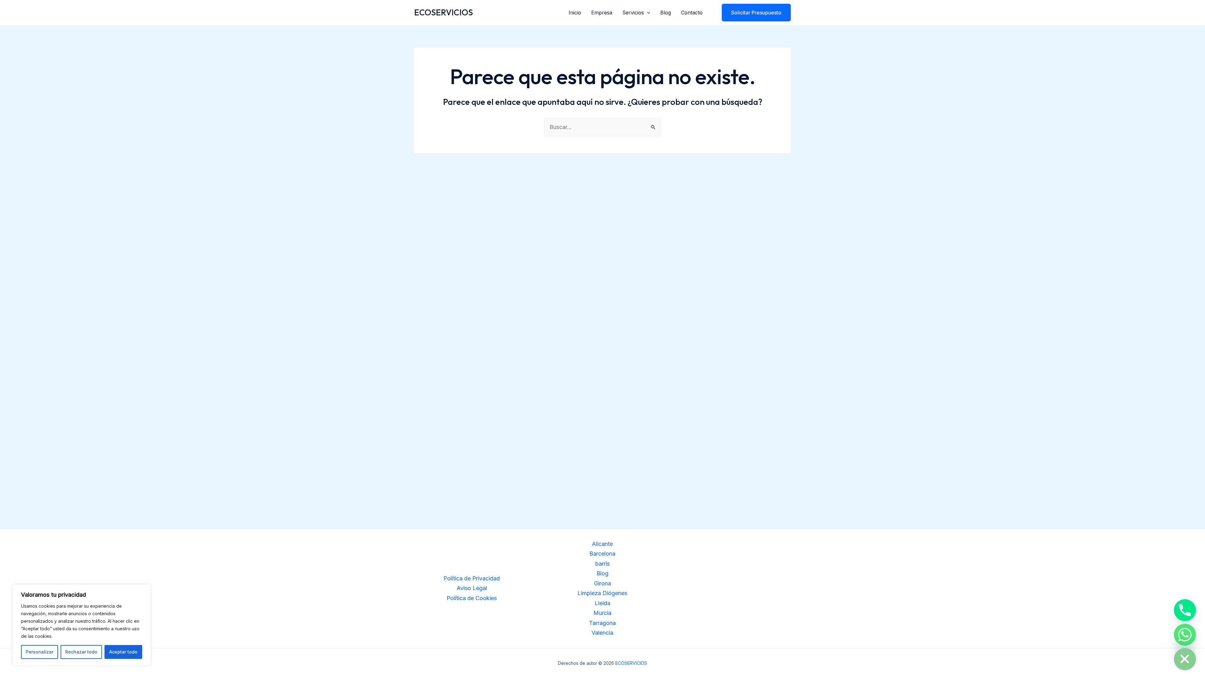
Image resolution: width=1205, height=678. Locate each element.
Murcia (602, 613)
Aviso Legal (472, 588)
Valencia (602, 632)
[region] (82, 624)
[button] (647, 12)
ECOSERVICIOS (443, 12)
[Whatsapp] (1185, 635)
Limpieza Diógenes (602, 593)
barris (602, 563)
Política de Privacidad (471, 578)
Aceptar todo (123, 651)
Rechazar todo (81, 651)
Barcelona (602, 553)
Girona (602, 583)
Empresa (601, 12)
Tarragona (602, 623)
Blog (665, 12)
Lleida (602, 603)
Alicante (602, 544)
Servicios (633, 12)
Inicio (575, 12)
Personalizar (39, 651)
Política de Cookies (472, 598)
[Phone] (1185, 610)
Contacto (692, 12)
